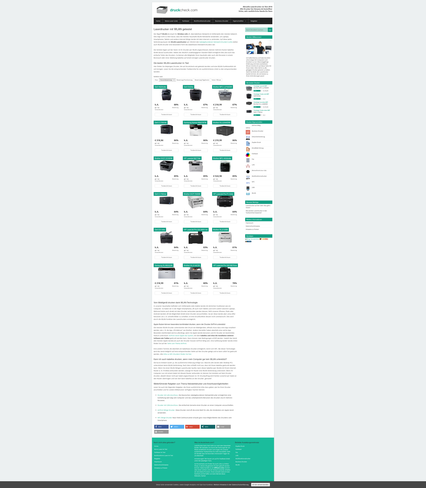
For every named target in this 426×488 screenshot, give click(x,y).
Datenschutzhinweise (253, 226)
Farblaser (185, 21)
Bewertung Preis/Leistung (184, 80)
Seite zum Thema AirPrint (176, 343)
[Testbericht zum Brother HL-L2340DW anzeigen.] (225, 130)
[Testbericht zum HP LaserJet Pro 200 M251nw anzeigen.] (195, 237)
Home (158, 21)
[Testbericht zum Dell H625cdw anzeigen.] (166, 94)
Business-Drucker (221, 21)
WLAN (238, 465)
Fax (237, 452)
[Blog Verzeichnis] (252, 239)
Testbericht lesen (166, 114)
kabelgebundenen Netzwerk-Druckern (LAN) (216, 42)
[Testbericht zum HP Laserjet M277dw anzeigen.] (196, 166)
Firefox (250, 241)
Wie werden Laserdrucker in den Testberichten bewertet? (256, 212)
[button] (161, 427)
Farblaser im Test (159, 452)
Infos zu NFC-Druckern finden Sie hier (177, 354)
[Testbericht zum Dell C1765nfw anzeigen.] (166, 130)
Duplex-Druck (240, 446)
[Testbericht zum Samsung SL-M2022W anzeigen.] (166, 273)
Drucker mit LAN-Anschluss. (168, 395)
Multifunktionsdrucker (202, 21)
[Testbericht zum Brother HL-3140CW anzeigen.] (195, 273)
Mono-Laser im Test (160, 449)
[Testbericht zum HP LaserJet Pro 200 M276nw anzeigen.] (225, 273)
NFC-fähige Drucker (165, 418)
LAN (237, 455)
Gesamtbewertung (166, 80)
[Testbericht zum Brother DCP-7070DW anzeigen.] (166, 166)
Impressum (249, 223)
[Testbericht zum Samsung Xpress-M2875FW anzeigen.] (195, 130)
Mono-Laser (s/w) (171, 21)
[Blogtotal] (264, 239)
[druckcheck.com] (177, 8)
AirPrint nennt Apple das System (181, 335)
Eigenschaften (238, 21)
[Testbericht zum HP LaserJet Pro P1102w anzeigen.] (225, 201)
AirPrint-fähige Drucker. (166, 410)
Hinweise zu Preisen (252, 229)
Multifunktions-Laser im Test (163, 455)
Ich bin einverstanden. (260, 485)
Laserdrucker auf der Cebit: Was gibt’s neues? (258, 207)
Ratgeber (254, 21)
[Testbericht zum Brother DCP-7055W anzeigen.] (196, 201)
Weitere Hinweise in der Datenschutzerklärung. (231, 485)
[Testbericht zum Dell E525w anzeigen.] (195, 94)
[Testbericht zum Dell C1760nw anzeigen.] (166, 201)
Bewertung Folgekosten (202, 80)
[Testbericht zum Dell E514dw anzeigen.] (166, 237)
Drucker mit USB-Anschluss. (168, 405)
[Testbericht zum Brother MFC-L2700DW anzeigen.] (225, 94)
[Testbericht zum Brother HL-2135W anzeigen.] (225, 237)
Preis (156, 80)
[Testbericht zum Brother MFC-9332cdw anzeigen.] (225, 166)
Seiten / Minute (216, 80)
